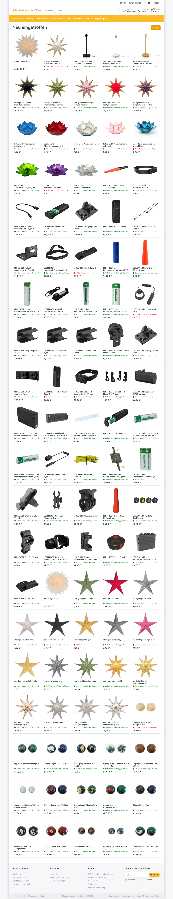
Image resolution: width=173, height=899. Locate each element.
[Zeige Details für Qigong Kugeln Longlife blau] (57, 790)
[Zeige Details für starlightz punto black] (57, 624)
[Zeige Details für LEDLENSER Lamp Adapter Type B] (27, 335)
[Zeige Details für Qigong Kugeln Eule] (146, 790)
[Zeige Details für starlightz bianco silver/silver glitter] (86, 707)
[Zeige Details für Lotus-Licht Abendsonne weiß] (86, 128)
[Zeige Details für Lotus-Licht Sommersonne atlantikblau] (146, 128)
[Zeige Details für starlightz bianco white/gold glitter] (27, 707)
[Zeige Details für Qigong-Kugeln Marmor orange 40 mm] (146, 707)
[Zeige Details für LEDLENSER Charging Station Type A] (146, 335)
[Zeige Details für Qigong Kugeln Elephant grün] (27, 748)
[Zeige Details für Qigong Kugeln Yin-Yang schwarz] (27, 831)
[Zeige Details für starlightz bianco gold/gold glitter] (146, 666)
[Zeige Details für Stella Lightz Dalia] (57, 583)
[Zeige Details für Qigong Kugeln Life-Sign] (86, 831)
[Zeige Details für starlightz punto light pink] (146, 624)
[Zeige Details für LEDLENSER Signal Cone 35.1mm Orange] (116, 500)
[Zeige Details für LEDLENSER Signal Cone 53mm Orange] (146, 252)
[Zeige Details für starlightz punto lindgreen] (86, 583)
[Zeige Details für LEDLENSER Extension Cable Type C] (146, 211)
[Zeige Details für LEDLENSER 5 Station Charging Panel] (27, 376)
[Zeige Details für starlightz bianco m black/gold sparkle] (27, 87)
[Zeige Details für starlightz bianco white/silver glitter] (116, 707)
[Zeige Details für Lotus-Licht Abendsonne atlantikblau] (27, 128)
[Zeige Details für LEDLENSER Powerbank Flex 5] (116, 418)
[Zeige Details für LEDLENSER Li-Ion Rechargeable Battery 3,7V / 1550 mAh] (146, 459)
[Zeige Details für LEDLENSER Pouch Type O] (116, 211)
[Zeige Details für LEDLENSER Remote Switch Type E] (146, 294)
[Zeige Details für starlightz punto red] (116, 583)
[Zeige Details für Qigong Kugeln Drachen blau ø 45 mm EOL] (116, 748)
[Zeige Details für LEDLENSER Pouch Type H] (116, 542)
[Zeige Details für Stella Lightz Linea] (27, 46)
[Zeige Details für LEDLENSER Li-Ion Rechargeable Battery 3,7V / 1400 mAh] (146, 542)
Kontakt (122, 3)
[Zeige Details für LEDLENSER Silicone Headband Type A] (146, 170)
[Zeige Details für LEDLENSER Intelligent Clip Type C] (27, 500)
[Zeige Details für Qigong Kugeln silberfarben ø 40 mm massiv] (27, 790)
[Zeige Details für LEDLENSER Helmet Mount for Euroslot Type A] (116, 335)
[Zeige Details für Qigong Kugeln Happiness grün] (116, 790)
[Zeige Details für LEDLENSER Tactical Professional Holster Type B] (86, 542)
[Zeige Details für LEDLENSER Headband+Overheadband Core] (57, 252)
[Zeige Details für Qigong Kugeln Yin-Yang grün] (146, 831)
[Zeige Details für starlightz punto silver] (146, 583)
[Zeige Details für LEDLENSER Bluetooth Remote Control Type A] (86, 376)
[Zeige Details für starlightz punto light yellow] (27, 666)
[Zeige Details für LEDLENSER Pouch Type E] (27, 583)
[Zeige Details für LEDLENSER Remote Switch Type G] (57, 459)
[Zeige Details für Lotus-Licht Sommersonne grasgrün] (27, 170)
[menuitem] (24, 18)
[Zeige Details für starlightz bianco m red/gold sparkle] (116, 87)
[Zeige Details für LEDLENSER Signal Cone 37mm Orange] (116, 170)
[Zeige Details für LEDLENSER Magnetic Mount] (86, 500)
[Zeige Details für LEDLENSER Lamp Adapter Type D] (86, 335)
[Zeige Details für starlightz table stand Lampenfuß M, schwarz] (86, 46)
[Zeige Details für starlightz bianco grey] (57, 666)
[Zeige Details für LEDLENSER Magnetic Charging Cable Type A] (27, 211)
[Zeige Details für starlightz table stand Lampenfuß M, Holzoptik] (146, 46)
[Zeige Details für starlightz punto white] (27, 624)
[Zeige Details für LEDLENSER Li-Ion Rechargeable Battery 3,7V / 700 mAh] (116, 252)
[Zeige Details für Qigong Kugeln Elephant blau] (57, 748)
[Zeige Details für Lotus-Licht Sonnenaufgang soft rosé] (116, 128)
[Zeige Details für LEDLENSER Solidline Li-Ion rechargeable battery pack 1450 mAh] (57, 418)
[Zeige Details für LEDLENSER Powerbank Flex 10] (57, 211)
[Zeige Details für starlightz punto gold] (86, 624)
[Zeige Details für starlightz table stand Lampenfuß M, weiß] (116, 46)
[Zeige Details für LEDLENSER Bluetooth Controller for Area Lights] (116, 459)
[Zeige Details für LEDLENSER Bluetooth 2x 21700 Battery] (146, 376)
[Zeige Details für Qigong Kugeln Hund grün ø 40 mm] (86, 790)
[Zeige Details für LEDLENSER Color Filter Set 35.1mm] (146, 500)
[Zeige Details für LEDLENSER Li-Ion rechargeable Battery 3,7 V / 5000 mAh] (116, 294)
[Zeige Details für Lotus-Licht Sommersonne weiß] (86, 170)
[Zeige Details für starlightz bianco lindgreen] (86, 666)
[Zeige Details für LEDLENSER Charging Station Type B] (86, 211)
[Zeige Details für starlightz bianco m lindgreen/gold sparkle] (57, 87)
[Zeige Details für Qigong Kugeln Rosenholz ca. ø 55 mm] (146, 748)
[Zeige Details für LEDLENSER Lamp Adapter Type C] (57, 335)
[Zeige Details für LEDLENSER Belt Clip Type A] (27, 542)
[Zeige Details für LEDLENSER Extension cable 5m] (86, 459)
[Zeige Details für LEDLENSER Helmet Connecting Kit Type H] (27, 252)
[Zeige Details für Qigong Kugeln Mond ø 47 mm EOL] (86, 748)
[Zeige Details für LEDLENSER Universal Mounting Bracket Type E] (57, 542)
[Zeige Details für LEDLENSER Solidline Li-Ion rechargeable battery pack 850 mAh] (27, 418)
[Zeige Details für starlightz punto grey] (116, 624)
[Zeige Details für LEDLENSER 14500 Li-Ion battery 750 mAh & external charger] (57, 294)
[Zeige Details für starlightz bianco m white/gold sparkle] (57, 46)
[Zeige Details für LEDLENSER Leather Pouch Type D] (57, 376)
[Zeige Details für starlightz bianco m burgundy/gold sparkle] (146, 87)
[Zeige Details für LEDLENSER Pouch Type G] (86, 252)
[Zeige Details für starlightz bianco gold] (116, 666)
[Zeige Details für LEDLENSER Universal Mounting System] (57, 500)
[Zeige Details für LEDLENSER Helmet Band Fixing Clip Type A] (116, 376)
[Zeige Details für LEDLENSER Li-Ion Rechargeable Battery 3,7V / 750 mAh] (27, 294)
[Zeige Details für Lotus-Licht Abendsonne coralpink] (57, 128)
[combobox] (81, 10)
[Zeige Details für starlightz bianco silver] (57, 707)
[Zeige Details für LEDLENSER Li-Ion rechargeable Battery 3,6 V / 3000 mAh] (86, 294)
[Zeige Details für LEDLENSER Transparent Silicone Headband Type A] (86, 418)
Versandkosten (40, 896)
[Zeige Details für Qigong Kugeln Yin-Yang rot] (57, 831)
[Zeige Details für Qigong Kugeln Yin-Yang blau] (116, 831)
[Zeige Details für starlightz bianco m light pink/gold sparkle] (86, 87)
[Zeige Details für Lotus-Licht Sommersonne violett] (57, 170)
